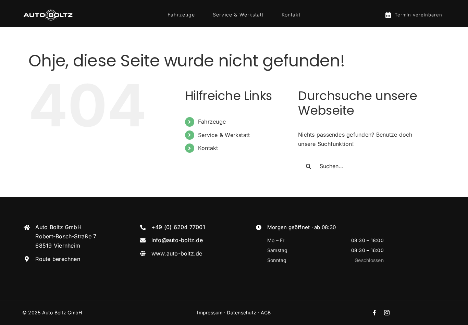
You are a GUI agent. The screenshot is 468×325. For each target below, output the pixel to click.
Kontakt (208, 148)
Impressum (209, 312)
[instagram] (387, 312)
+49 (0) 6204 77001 (178, 227)
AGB (266, 312)
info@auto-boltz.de (177, 240)
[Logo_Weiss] (48, 9)
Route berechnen (57, 258)
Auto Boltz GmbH (62, 312)
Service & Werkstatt (224, 135)
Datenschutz (241, 312)
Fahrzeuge (212, 121)
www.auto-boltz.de (176, 253)
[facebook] (374, 312)
